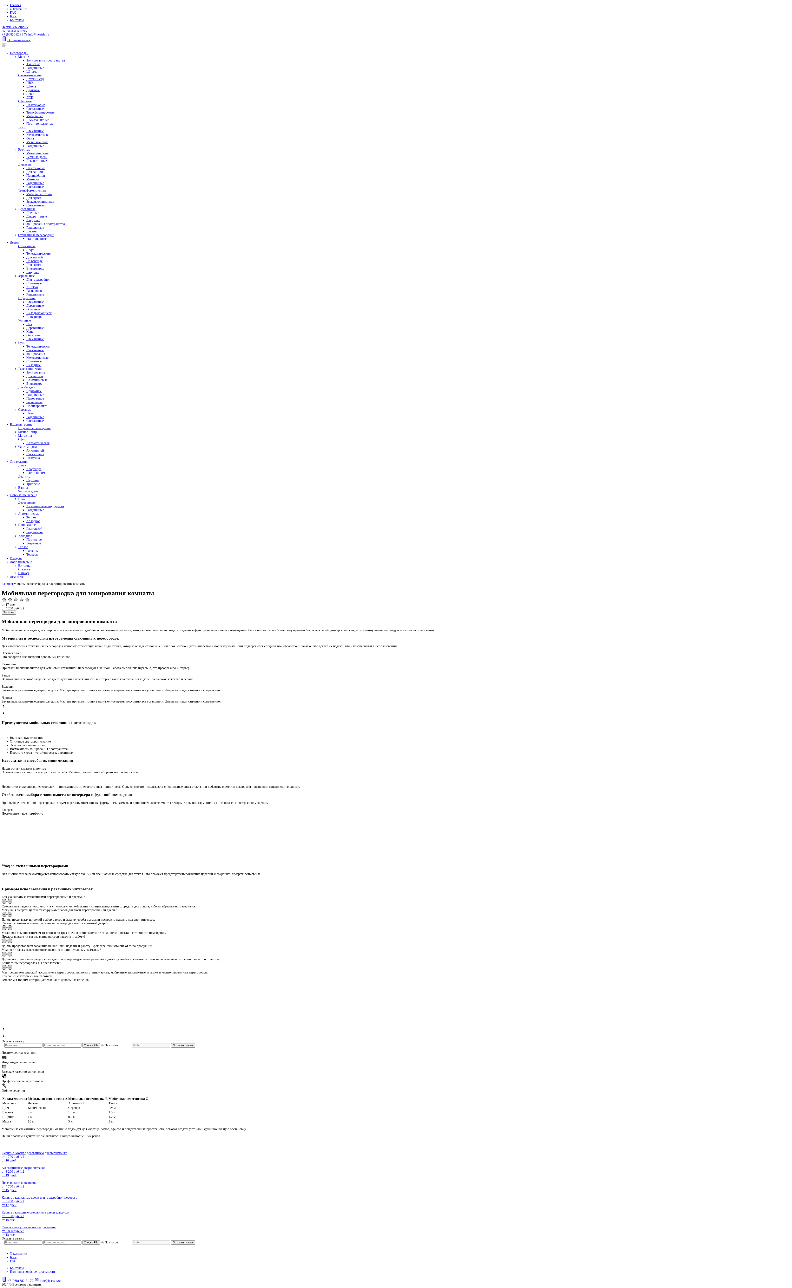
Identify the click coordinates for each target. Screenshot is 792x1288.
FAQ (13, 12)
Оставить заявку (19, 40)
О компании (18, 9)
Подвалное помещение (34, 428)
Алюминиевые (36, 380)
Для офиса (33, 198)
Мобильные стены (39, 194)
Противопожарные (39, 123)
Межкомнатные (37, 134)
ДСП (29, 97)
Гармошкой (34, 528)
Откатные (33, 335)
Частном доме (28, 491)
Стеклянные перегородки (36, 235)
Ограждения (18, 461)
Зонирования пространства (45, 60)
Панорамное (35, 398)
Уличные (24, 320)
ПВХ (30, 82)
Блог (13, 16)
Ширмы (32, 71)
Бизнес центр (27, 432)
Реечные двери (36, 157)
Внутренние (26, 298)
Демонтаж (17, 576)
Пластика (33, 458)
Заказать (8, 612)
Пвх (29, 324)
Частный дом (27, 446)
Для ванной (34, 172)
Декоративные (36, 160)
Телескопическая (38, 346)
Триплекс (33, 484)
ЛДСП (31, 94)
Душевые (33, 90)
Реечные (24, 149)
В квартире (34, 316)
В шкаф (23, 573)
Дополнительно (21, 562)
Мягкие (23, 56)
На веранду (34, 261)
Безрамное (33, 543)
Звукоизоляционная (40, 201)
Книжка (32, 287)
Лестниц (24, 476)
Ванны (23, 487)
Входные (32, 272)
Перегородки (19, 53)
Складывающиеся (39, 313)
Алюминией (35, 450)
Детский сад (35, 79)
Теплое (31, 517)
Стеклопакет (35, 454)
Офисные (25, 101)
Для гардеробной (38, 279)
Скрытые (24, 409)
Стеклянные (35, 108)
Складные (33, 365)
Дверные (32, 212)
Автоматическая (38, 443)
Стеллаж (24, 569)
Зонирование (35, 372)
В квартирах (35, 268)
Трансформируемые (40, 112)
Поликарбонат (36, 406)
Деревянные (26, 209)
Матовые (32, 179)
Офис (22, 439)
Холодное (33, 521)
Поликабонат (35, 175)
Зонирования (35, 354)
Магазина (25, 435)
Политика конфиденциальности (32, 1271)
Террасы (32, 554)
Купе (29, 331)
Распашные (34, 290)
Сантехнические (29, 75)
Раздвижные (35, 68)
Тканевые (33, 64)
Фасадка (16, 558)
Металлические (37, 142)
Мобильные (34, 116)
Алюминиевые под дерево (45, 506)
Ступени (32, 480)
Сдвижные (34, 283)
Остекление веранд (23, 495)
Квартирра (33, 469)
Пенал (30, 413)
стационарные (36, 238)
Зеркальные (26, 276)
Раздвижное (34, 532)
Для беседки (26, 387)
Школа (31, 86)
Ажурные (33, 220)
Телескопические (38, 253)
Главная (15, 5)
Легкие (31, 231)
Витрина (24, 565)
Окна (30, 138)
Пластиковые (35, 105)
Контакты (17, 20)
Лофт (22, 127)
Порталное (34, 539)
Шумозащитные (37, 120)
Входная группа (21, 424)
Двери (14, 242)
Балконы (32, 550)
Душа (22, 465)
